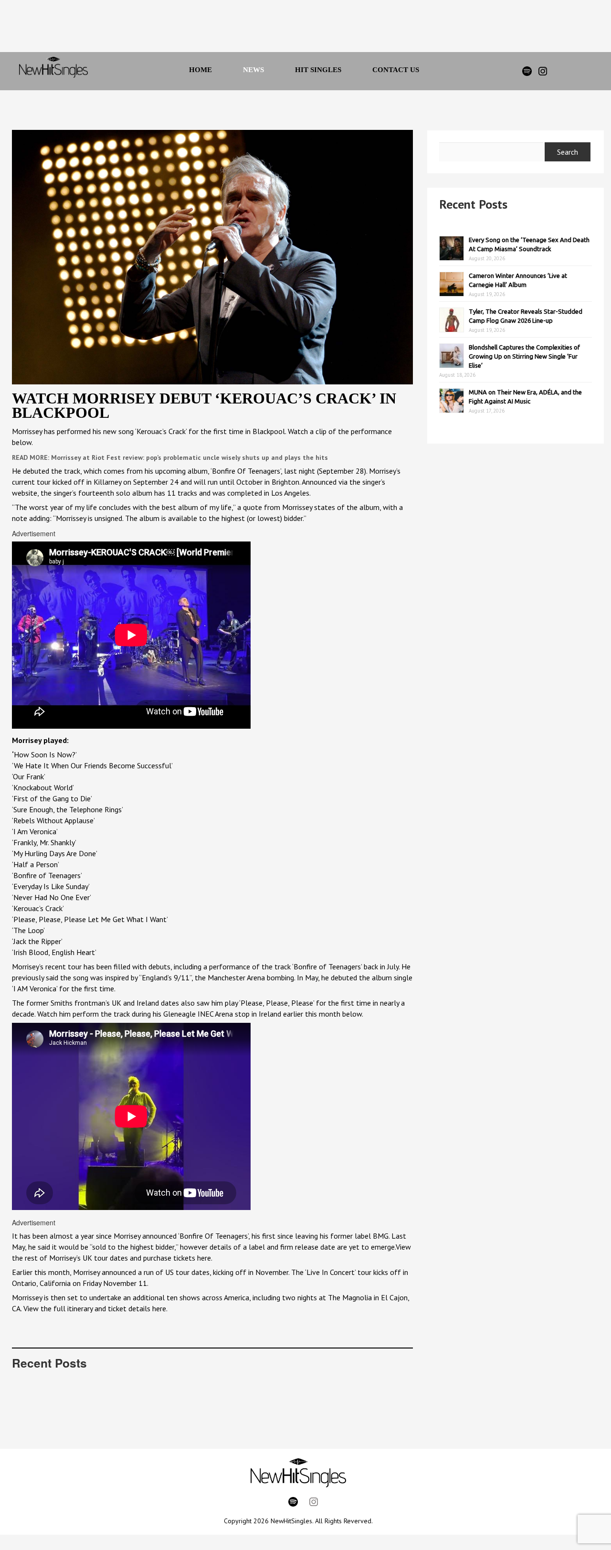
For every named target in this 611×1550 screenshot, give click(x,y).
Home (200, 70)
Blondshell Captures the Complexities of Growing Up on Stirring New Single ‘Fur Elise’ (524, 356)
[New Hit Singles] (53, 71)
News (253, 70)
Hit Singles (318, 70)
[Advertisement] (292, 28)
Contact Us (395, 70)
